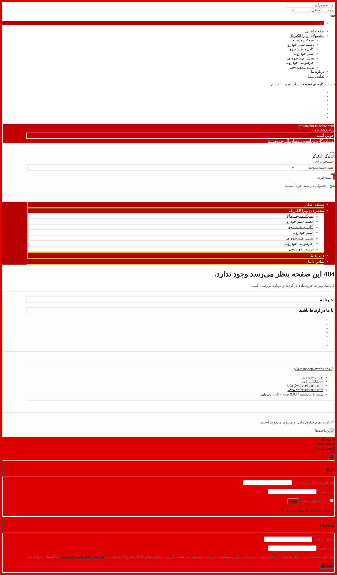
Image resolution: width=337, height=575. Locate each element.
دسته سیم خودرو (301, 45)
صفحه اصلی (314, 31)
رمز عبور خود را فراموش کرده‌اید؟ (307, 510)
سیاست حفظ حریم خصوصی (82, 557)
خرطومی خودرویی (299, 63)
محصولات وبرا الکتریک (306, 36)
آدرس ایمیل (323, 539)
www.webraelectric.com (305, 390)
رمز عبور (326, 492)
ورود (293, 501)
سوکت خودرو (303, 40)
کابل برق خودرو (301, 49)
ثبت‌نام (327, 566)
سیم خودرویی (303, 54)
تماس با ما (316, 76)
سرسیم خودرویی (300, 58)
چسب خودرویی (302, 67)
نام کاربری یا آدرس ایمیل (313, 483)
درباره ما (317, 72)
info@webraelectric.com (305, 386)
